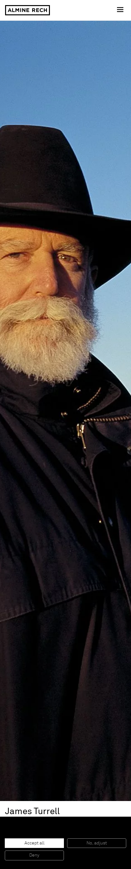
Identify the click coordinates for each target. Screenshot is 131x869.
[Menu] (121, 10)
